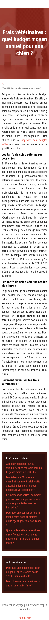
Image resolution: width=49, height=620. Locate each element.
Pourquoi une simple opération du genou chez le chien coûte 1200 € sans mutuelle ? (23, 572)
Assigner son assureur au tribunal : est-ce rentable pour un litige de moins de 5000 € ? (24, 468)
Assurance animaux (10, 84)
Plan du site (24, 617)
